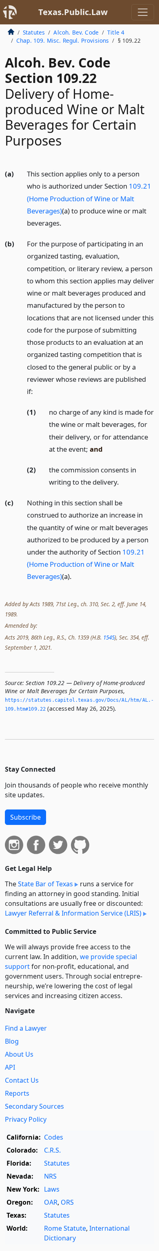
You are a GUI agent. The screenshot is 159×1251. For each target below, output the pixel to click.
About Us (19, 1054)
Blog (12, 1041)
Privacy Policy (25, 1119)
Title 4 (115, 32)
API (10, 1067)
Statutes (34, 32)
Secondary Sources (34, 1106)
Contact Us (22, 1080)
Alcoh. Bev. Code (76, 32)
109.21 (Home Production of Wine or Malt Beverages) (89, 198)
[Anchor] (66, 222)
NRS (50, 1176)
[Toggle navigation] (142, 12)
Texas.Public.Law (73, 12)
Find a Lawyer (26, 1028)
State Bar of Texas (45, 883)
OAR (50, 1202)
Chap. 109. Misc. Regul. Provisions (62, 40)
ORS (67, 1202)
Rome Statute (65, 1228)
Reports (17, 1093)
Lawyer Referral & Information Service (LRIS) (73, 913)
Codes (53, 1137)
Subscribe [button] (25, 817)
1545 (109, 637)
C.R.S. (52, 1150)
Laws (52, 1189)
